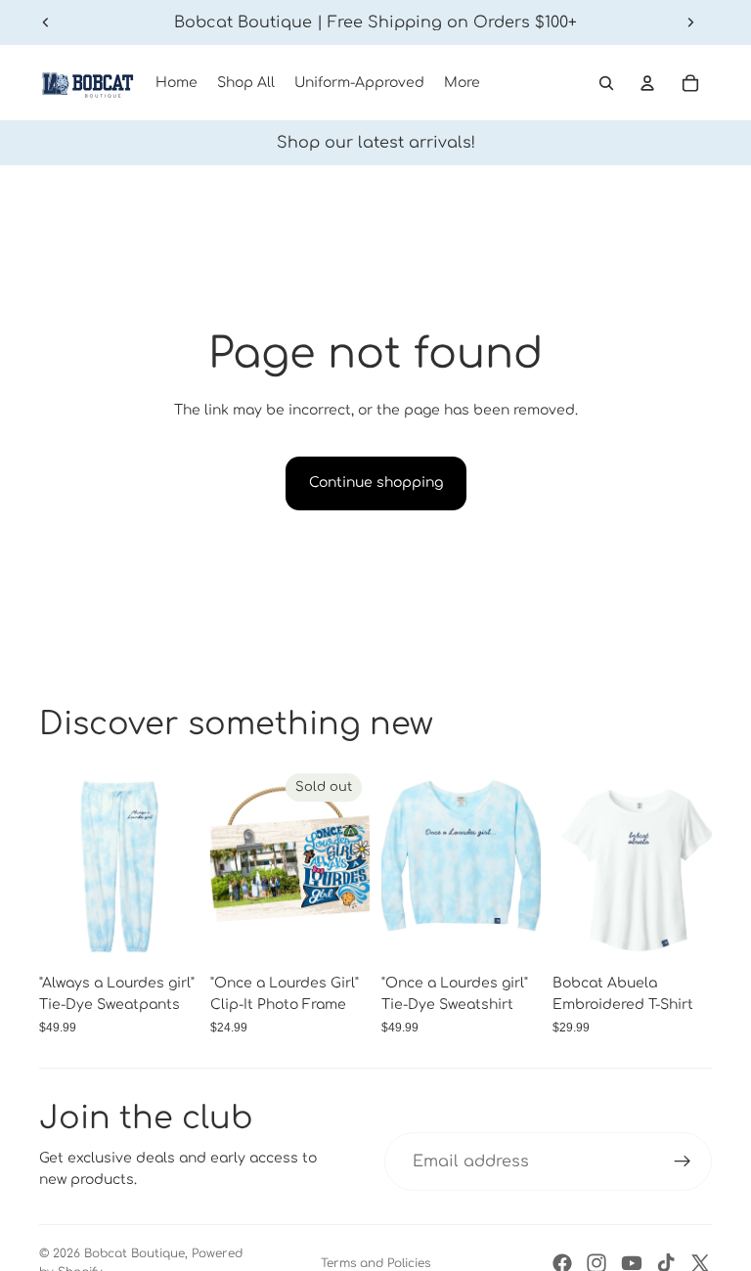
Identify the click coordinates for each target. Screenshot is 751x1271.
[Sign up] (682, 1161)
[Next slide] (690, 22)
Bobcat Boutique (134, 1253)
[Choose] (168, 934)
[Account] (647, 83)
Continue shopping (376, 482)
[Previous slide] (45, 22)
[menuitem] (462, 83)
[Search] (606, 83)
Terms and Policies (375, 1263)
